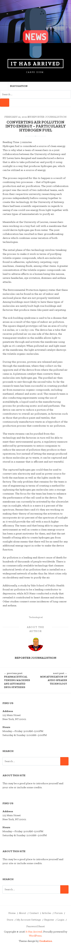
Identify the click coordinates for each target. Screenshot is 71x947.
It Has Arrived (35, 63)
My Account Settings (29, 919)
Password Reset (35, 926)
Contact (34, 913)
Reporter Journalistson (49, 116)
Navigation (19, 86)
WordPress (35, 935)
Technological (36, 617)
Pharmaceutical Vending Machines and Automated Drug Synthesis (17, 680)
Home (12, 913)
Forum (58, 913)
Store (10, 919)
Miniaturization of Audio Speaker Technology (53, 678)
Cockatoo (45, 941)
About (22, 913)
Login (60, 919)
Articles (46, 913)
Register (49, 919)
